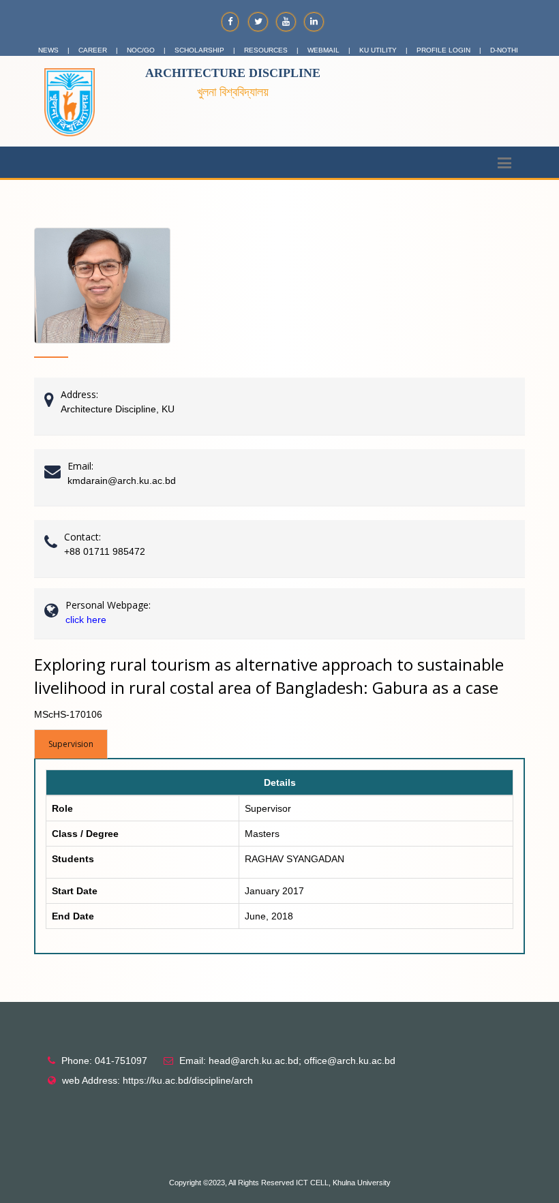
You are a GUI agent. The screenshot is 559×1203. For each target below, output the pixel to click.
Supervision (70, 744)
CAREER (92, 50)
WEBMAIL (323, 50)
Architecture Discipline (232, 73)
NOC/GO (141, 50)
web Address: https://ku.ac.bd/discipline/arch (157, 1080)
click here (85, 619)
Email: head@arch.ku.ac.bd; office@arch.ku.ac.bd (287, 1060)
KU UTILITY (378, 50)
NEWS (48, 50)
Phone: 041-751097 (104, 1060)
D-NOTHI (504, 50)
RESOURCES (266, 50)
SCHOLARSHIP (199, 50)
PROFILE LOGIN (443, 50)
